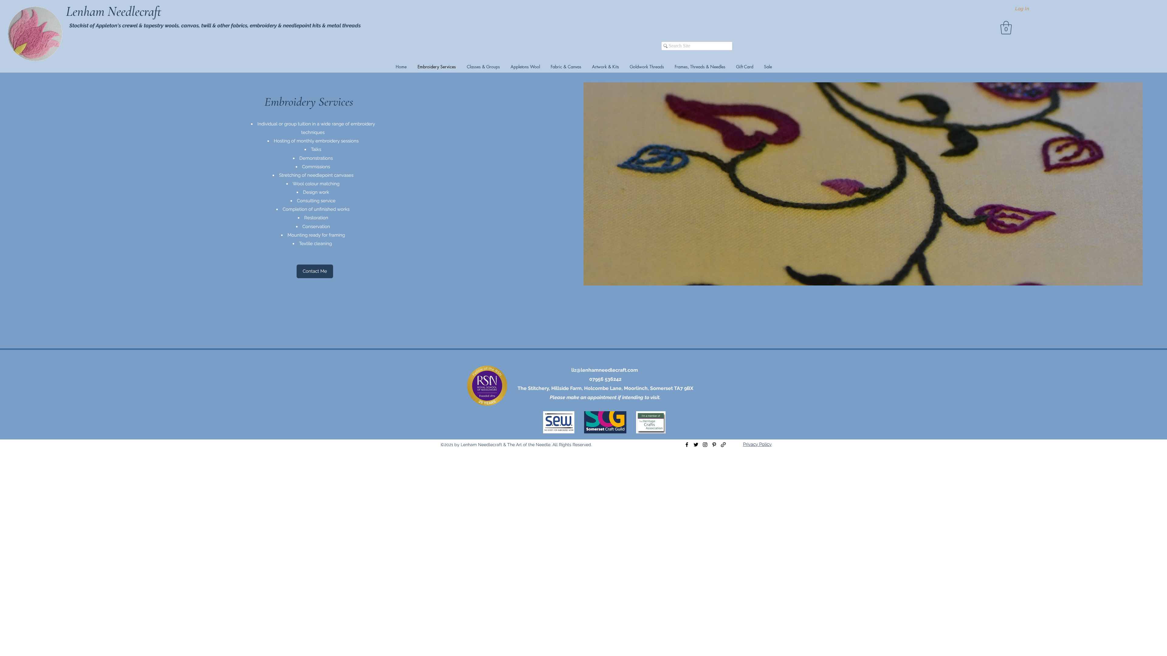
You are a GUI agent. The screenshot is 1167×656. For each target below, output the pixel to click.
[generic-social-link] (723, 445)
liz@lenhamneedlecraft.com (604, 370)
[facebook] (687, 445)
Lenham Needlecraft (115, 11)
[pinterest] (714, 445)
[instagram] (705, 445)
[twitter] (696, 445)
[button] (1006, 27)
